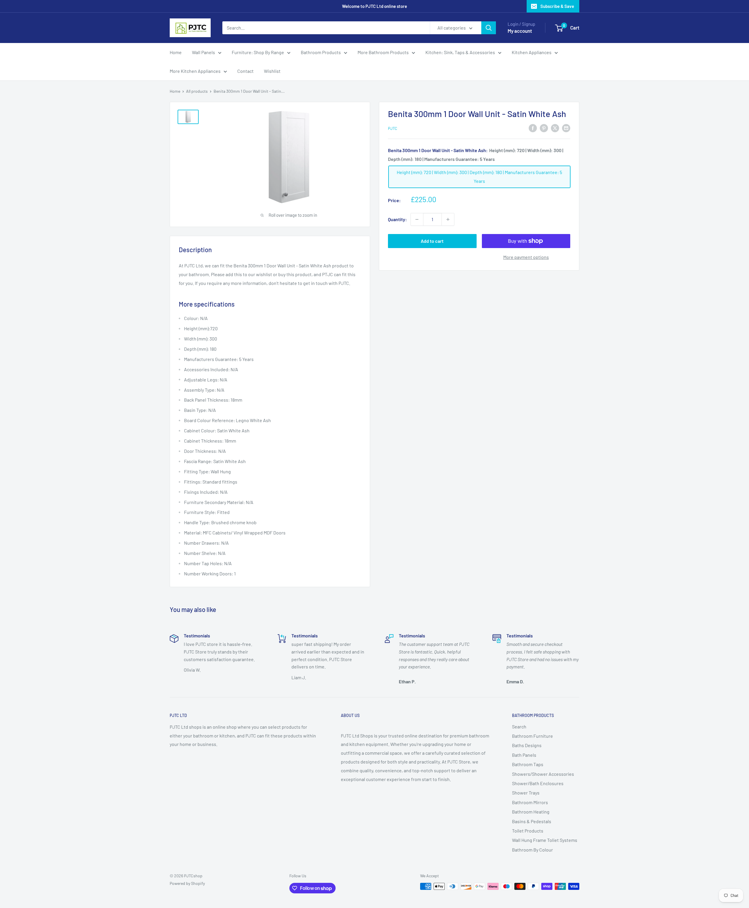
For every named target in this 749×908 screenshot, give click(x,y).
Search (519, 726)
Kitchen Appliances (532, 52)
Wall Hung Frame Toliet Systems (544, 840)
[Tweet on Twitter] (555, 127)
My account (520, 31)
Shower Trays (526, 792)
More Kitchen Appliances (195, 71)
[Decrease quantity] (417, 219)
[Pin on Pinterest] (544, 127)
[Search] (488, 27)
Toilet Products (527, 830)
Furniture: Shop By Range (258, 52)
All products (197, 91)
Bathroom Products (321, 52)
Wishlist (272, 71)
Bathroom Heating (530, 811)
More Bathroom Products (383, 52)
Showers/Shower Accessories (543, 774)
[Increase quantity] (448, 219)
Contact (245, 71)
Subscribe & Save (557, 6)
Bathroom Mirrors (530, 802)
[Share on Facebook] (533, 127)
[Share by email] (566, 127)
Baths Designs (527, 745)
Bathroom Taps (527, 764)
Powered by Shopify (187, 883)
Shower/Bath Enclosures (538, 783)
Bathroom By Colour (532, 849)
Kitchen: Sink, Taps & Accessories (460, 52)
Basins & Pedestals (531, 821)
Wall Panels (203, 52)
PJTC (392, 128)
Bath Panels (524, 755)
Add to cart (432, 241)
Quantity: (397, 219)
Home (176, 52)
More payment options (526, 257)
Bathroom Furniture (532, 736)
